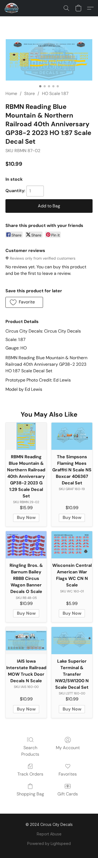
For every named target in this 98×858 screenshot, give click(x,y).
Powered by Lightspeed (49, 843)
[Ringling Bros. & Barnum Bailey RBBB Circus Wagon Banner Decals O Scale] (26, 544)
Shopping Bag (30, 794)
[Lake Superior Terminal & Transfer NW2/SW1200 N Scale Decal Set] (71, 640)
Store (29, 93)
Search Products (30, 751)
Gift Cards (67, 794)
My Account (68, 748)
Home (11, 93)
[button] (12, 8)
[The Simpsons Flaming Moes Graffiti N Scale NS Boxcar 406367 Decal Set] (71, 436)
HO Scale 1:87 (55, 93)
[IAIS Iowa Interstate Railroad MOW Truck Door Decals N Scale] (26, 640)
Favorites (68, 774)
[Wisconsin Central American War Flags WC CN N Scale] (71, 544)
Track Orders (30, 774)
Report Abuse (49, 834)
